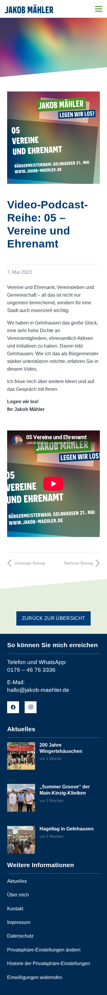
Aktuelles (17, 881)
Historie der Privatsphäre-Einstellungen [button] (48, 963)
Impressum (18, 922)
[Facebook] (13, 707)
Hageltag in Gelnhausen (67, 828)
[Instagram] (31, 707)
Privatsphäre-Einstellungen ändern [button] (44, 949)
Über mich (18, 894)
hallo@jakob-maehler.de (38, 690)
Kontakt (15, 908)
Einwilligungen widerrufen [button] (34, 977)
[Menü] (98, 8)
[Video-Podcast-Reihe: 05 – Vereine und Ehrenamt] (53, 95)
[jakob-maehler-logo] (29, 8)
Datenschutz (20, 935)
